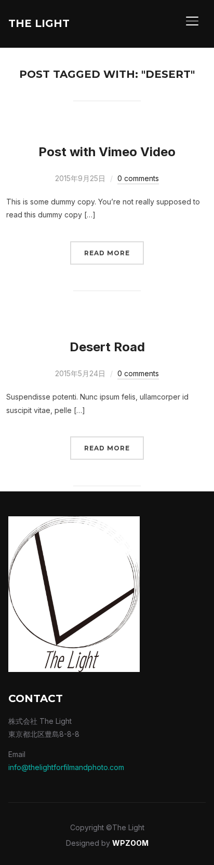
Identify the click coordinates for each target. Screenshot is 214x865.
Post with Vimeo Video (107, 151)
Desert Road (107, 346)
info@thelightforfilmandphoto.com (66, 767)
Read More (107, 253)
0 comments (138, 178)
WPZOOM (130, 843)
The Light (39, 23)
